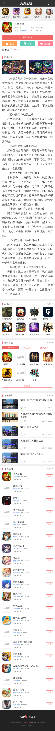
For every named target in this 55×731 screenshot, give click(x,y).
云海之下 (17, 534)
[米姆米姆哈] (6, 572)
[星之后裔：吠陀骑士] (6, 644)
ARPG (16, 50)
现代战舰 (17, 606)
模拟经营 (16, 573)
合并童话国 (18, 522)
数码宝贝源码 (19, 618)
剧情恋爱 (16, 501)
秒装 (49, 476)
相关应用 (8, 469)
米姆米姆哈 (18, 570)
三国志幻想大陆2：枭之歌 (25, 666)
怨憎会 (16, 498)
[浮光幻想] (6, 488)
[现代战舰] (6, 608)
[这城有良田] (6, 692)
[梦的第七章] (6, 584)
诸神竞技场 (18, 510)
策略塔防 (16, 597)
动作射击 (23, 31)
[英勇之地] (6, 476)
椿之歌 (16, 558)
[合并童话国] (6, 524)
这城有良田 (18, 690)
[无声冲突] (6, 596)
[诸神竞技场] (6, 512)
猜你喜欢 (8, 342)
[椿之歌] (6, 560)
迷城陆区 (17, 678)
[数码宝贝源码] (6, 620)
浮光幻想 (17, 486)
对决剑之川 (18, 546)
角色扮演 (16, 525)
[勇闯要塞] (6, 632)
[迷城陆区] (6, 680)
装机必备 (8, 304)
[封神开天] (6, 704)
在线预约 (27, 37)
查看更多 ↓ (28, 386)
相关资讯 (8, 395)
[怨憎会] (6, 500)
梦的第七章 (18, 582)
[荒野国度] (6, 656)
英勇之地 (19, 24)
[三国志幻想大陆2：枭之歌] (6, 668)
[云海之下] (6, 536)
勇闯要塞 (17, 630)
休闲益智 (16, 537)
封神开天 (17, 702)
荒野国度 (17, 654)
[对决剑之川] (6, 548)
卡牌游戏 (16, 489)
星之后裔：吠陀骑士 (22, 642)
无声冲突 (17, 594)
